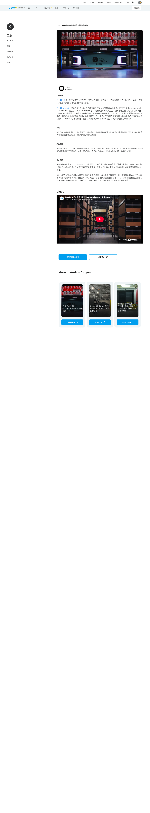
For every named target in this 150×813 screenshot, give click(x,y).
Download (71, 322)
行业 (37, 8)
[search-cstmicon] (128, 2)
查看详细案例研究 (73, 257)
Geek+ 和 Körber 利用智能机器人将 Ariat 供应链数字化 (99, 308)
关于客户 (10, 40)
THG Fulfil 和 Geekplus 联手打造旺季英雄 (72, 308)
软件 (29, 8)
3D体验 (92, 2)
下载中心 (66, 8)
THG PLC (61, 100)
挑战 (8, 46)
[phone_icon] (133, 2)
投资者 (109, 2)
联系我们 (137, 8)
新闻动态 (100, 2)
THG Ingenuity (63, 108)
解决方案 (47, 8)
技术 (57, 8)
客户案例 (83, 2)
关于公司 (76, 8)
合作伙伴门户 (118, 2)
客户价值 (10, 57)
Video (9, 62)
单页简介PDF (103, 257)
